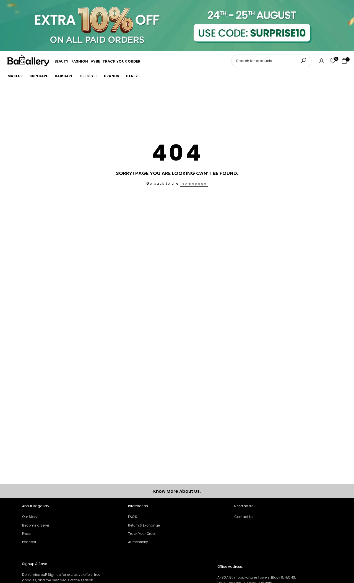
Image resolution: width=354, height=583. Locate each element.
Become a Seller (35, 525)
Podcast (29, 542)
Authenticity (138, 542)
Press (26, 533)
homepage (194, 183)
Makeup (15, 75)
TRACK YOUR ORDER (122, 61)
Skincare (39, 75)
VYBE (95, 61)
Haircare (64, 75)
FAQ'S (132, 516)
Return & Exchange (144, 525)
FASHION (79, 61)
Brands (111, 75)
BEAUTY (61, 61)
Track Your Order (142, 533)
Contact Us (243, 516)
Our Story (29, 516)
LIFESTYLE (88, 75)
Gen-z (132, 75)
